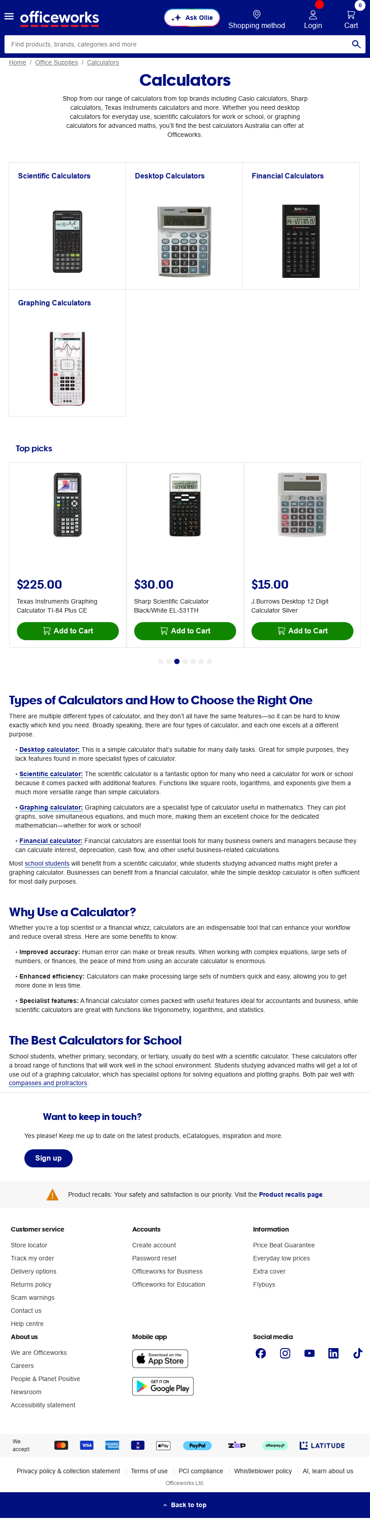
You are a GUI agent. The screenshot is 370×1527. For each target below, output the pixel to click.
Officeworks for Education (168, 1284)
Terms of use (149, 1471)
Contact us (26, 1310)
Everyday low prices (281, 1258)
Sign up (48, 1158)
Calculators (103, 62)
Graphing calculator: (51, 807)
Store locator (29, 1245)
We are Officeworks (39, 1352)
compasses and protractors (48, 1083)
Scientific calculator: (51, 774)
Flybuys (264, 1284)
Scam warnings (33, 1297)
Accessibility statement (43, 1405)
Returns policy (31, 1284)
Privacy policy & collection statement (68, 1471)
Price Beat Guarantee (284, 1245)
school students (47, 863)
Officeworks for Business (167, 1271)
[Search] (356, 44)
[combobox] (185, 44)
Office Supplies (56, 62)
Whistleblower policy (263, 1471)
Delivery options (33, 1271)
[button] (9, 17)
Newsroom (26, 1392)
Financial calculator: (51, 840)
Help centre (27, 1323)
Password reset (154, 1258)
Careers (22, 1365)
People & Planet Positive (45, 1378)
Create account (154, 1245)
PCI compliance (201, 1471)
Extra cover (269, 1271)
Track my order (32, 1258)
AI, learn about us (328, 1471)
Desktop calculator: (49, 749)
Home (17, 62)
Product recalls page (291, 1194)
